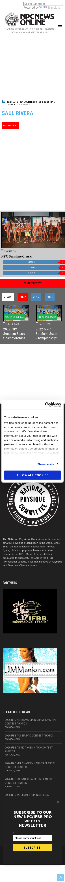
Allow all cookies (32, 474)
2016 (50, 297)
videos (45, 262)
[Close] (58, 802)
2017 (36, 297)
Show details (45, 464)
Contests (12, 102)
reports (45, 273)
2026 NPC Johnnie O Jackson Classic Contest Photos (28, 781)
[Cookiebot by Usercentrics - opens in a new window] (46, 404)
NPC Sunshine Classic (16, 256)
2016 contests (28, 102)
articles (45, 267)
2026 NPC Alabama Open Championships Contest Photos (30, 721)
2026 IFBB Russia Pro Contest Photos (29, 735)
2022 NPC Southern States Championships (14, 333)
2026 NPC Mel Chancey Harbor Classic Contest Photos (30, 765)
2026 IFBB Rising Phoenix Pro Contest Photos (29, 749)
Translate (53, 7)
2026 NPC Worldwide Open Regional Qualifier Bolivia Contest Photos (27, 796)
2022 (23, 297)
